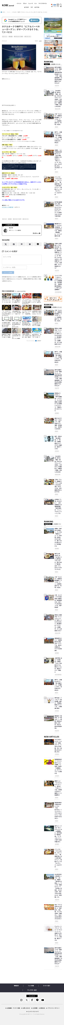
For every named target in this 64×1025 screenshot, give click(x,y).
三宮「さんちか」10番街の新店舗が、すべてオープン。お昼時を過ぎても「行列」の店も (58, 119)
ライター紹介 (46, 985)
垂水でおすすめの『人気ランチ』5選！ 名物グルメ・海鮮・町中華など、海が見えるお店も (58, 423)
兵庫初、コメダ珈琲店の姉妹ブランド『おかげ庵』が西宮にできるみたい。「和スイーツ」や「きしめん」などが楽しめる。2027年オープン (58, 159)
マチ (31, 7)
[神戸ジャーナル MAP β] (53, 302)
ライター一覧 (36, 233)
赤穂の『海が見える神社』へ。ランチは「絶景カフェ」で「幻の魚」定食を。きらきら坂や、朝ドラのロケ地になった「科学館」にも (58, 537)
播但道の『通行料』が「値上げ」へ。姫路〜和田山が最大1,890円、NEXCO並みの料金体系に (58, 722)
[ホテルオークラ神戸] (19, 169)
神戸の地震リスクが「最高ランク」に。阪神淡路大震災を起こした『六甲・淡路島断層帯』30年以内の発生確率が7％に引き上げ (58, 75)
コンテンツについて (33, 1011)
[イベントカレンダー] (53, 39)
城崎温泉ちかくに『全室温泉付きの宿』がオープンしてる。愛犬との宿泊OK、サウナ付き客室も (58, 644)
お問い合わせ (26, 1008)
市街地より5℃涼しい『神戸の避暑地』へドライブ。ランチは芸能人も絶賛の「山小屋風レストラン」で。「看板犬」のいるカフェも (58, 401)
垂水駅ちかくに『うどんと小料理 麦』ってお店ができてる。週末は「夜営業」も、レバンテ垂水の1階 (58, 230)
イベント (19, 3)
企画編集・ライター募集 (13, 1008)
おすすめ (36, 7)
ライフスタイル (42, 3)
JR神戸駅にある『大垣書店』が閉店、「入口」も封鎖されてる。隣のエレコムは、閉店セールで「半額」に (58, 665)
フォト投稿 (31, 985)
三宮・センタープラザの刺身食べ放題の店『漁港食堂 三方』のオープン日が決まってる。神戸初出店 (58, 601)
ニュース (30, 3)
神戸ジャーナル (31, 1014)
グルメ (24, 3)
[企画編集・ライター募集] (53, 46)
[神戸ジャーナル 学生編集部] (53, 59)
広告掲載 (35, 1008)
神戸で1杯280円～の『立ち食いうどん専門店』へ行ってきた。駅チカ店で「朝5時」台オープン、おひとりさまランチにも (58, 561)
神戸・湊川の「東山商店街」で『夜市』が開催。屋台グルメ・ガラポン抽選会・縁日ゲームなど (58, 442)
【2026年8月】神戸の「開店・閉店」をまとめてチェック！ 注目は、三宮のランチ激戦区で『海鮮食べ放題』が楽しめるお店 (59, 98)
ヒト (35, 3)
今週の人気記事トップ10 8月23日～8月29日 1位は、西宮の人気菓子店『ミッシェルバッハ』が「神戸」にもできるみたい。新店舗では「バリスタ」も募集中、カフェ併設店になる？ (58, 256)
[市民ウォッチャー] (53, 52)
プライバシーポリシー (54, 1008)
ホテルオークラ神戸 (19, 36)
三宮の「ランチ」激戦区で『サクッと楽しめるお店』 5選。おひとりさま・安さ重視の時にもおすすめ (58, 486)
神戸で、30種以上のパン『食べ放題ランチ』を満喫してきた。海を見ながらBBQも (58, 137)
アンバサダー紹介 (32, 990)
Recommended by (31, 340)
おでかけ (26, 7)
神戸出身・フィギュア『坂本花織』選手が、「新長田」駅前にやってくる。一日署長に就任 (58, 703)
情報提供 (16, 985)
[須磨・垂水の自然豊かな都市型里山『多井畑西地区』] (53, 33)
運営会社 (42, 1008)
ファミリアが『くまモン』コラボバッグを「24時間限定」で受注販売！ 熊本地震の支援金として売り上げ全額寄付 (58, 282)
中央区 (11, 36)
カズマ (40, 41)
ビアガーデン (28, 36)
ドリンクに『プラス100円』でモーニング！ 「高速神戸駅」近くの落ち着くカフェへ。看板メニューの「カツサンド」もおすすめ (58, 185)
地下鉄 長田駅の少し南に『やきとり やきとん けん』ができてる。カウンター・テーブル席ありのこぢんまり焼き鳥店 (58, 209)
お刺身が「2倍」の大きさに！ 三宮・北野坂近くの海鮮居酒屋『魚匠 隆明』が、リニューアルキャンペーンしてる (58, 506)
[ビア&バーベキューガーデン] (19, 70)
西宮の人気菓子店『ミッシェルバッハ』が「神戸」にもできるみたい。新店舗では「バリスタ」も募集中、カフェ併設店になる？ (58, 336)
